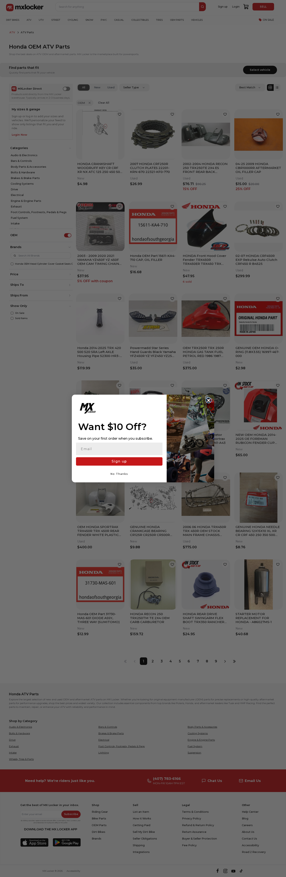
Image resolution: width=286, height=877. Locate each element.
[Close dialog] (208, 400)
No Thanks (119, 473)
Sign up (119, 461)
